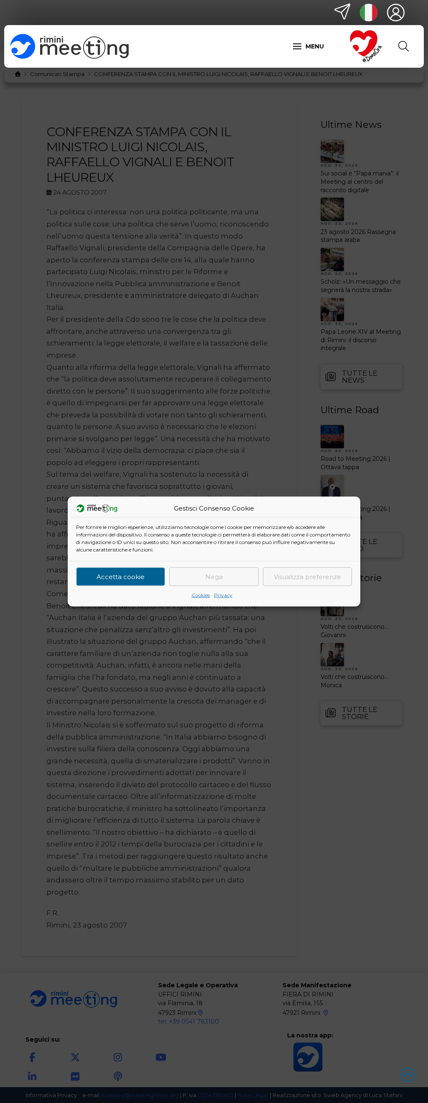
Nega (214, 576)
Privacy (223, 595)
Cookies (200, 595)
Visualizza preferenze (307, 576)
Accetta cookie (121, 576)
